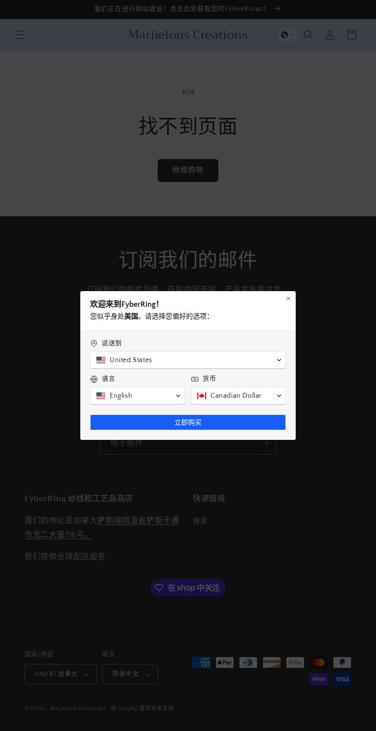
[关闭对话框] (288, 298)
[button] (188, 360)
